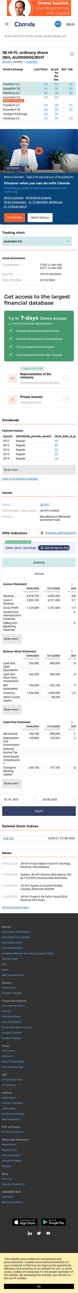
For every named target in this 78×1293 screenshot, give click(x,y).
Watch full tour (40, 217)
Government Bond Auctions (17, 1027)
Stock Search (9, 987)
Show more (11, 638)
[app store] (24, 1222)
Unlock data (14, 217)
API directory (9, 1085)
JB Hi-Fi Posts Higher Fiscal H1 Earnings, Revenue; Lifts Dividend (45, 865)
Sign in (70, 24)
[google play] (53, 1222)
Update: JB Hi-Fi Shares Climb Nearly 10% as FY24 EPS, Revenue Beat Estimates (45, 876)
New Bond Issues (11, 1016)
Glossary (6, 1166)
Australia (31, 61)
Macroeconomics (11, 1119)
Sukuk (5, 969)
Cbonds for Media (11, 1160)
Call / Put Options (11, 1022)
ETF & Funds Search (13, 1132)
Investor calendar (11, 1038)
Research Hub (9, 1150)
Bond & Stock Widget (13, 1061)
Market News (9, 1144)
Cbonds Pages (10, 958)
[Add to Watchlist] (72, 53)
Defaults (6, 1011)
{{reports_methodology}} (60, 532)
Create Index (8, 1108)
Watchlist (7, 1056)
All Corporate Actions (13, 1005)
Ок (39, 1286)
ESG (4, 964)
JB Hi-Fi (7, 61)
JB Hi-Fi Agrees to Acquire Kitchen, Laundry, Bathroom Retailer (41, 887)
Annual (39, 573)
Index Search (9, 1097)
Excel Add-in (8, 1050)
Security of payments (13, 1184)
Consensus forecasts (13, 1114)
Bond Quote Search (12, 942)
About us (7, 1178)
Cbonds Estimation (12, 948)
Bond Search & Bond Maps (16, 931)
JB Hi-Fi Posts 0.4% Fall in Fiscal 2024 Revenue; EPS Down (43, 898)
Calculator (7, 1196)
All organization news (15, 907)
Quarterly (39, 562)
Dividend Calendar (12, 993)
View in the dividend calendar (20, 478)
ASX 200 (8, 838)
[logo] (25, 24)
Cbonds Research (11, 1155)
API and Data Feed (12, 1079)
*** (46, 84)
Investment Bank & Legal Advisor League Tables (27, 953)
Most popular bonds (13, 975)
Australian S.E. (13, 241)
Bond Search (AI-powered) (16, 937)
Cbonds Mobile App (12, 1067)
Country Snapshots (12, 1103)
